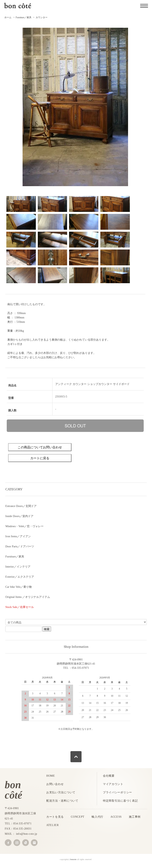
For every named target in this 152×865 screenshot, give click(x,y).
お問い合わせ (55, 784)
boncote (73, 859)
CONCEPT (78, 816)
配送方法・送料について (62, 800)
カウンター (42, 17)
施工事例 (135, 816)
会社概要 (109, 775)
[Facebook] (8, 842)
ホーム (7, 17)
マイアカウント (113, 784)
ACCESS (116, 816)
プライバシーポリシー (117, 792)
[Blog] (34, 842)
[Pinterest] (25, 842)
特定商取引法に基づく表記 (120, 800)
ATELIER (52, 825)
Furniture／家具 (23, 17)
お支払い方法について (60, 792)
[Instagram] (16, 842)
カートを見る (55, 816)
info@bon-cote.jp (26, 833)
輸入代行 (97, 816)
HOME (50, 775)
